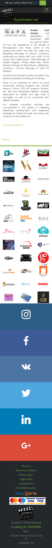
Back (7, 139)
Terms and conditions (26, 470)
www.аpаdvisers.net (13, 124)
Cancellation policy (26, 487)
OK (42, 2)
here (35, 2)
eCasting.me (35, 522)
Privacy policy (26, 474)
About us (26, 465)
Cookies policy (26, 483)
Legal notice (26, 479)
